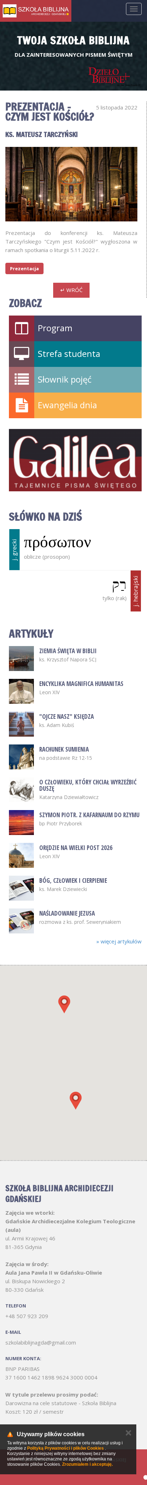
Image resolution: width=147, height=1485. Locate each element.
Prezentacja (24, 268)
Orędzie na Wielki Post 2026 (75, 848)
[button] (64, 1004)
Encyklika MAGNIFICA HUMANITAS (81, 684)
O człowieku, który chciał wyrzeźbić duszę (88, 785)
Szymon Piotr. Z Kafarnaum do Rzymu (89, 815)
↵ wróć (71, 289)
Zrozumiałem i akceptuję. (87, 1464)
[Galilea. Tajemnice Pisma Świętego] (75, 460)
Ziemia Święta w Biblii (68, 651)
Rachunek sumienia (64, 749)
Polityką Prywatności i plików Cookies (65, 1448)
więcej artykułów (119, 941)
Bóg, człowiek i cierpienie (73, 880)
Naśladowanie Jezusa (67, 913)
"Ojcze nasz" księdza (66, 716)
